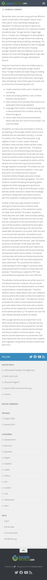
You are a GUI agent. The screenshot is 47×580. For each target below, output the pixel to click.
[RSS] (43, 356)
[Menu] (43, 3)
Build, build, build (11, 376)
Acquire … (8, 394)
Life (5, 482)
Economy (8, 446)
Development (10, 440)
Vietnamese (9, 500)
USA (6, 494)
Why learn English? (12, 382)
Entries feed (9, 527)
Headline (7, 464)
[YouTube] (39, 356)
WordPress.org (10, 539)
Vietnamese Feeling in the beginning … (20, 370)
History (7, 476)
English (7, 458)
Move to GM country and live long (17, 388)
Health (7, 470)
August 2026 (9, 418)
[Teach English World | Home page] (19, 3)
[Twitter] (31, 356)
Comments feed (11, 533)
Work (6, 506)
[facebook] (35, 356)
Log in (6, 521)
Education (8, 452)
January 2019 (9, 424)
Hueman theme (36, 567)
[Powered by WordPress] (15, 566)
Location (7, 488)
